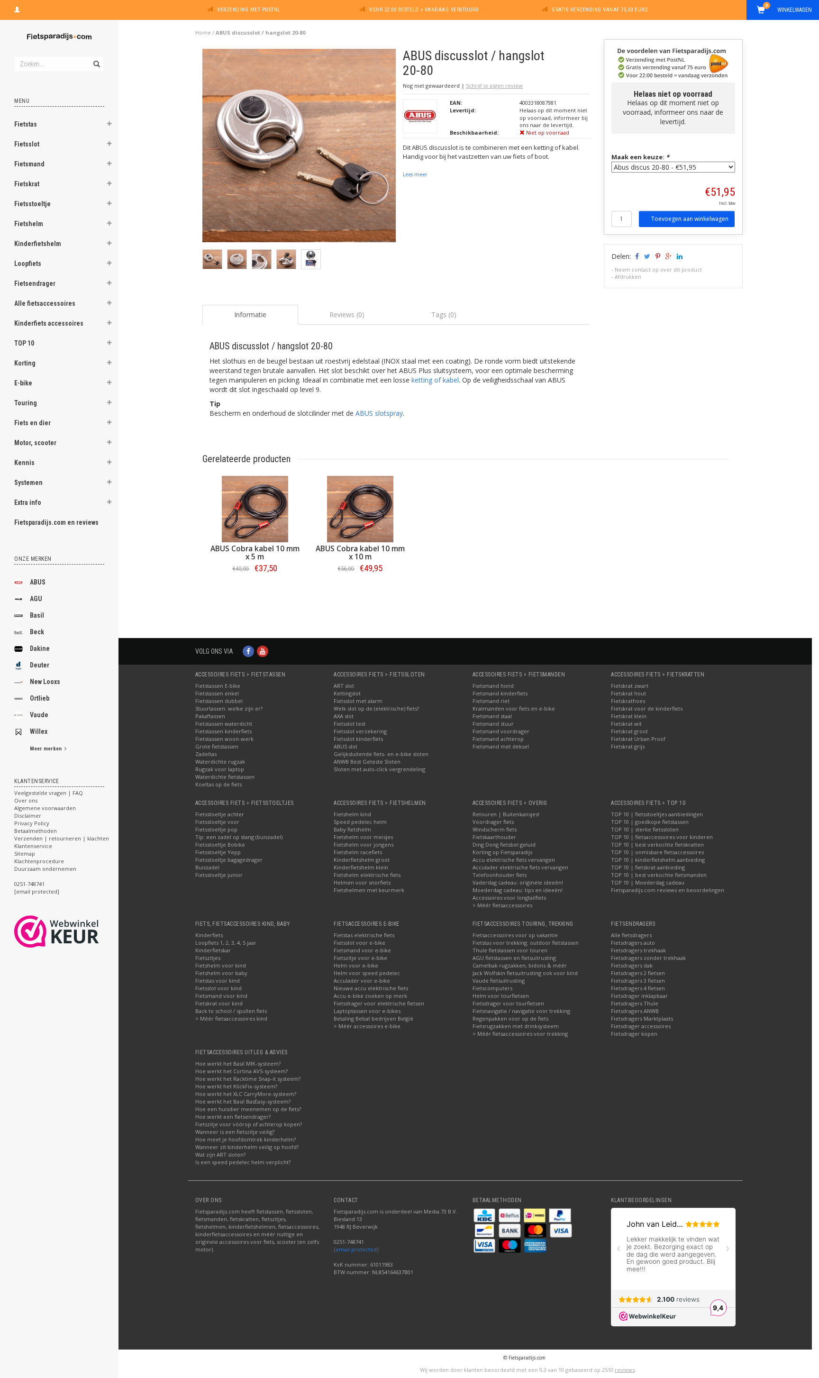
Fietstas (25, 124)
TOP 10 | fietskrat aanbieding (648, 867)
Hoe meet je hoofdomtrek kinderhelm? (245, 1139)
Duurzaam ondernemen (45, 868)
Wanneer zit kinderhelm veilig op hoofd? (247, 1146)
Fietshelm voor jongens (363, 844)
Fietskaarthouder (494, 836)
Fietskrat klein (628, 716)
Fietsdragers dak (632, 965)
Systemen (28, 482)
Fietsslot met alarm (358, 700)
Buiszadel (207, 867)
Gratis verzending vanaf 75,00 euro (600, 10)
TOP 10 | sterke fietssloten (645, 829)
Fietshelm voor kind (220, 965)
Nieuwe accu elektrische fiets (371, 988)
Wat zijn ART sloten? (220, 1154)
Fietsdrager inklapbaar (639, 995)
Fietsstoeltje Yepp (218, 852)
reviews (625, 1369)
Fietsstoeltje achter (219, 814)
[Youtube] (262, 651)
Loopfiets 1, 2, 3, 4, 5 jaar (225, 942)
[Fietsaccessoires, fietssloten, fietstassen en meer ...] (59, 35)
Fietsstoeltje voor (217, 821)
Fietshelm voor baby (221, 972)
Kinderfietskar (213, 950)
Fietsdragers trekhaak (638, 950)
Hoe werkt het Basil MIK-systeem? (238, 1063)
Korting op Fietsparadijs (502, 852)
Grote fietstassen (216, 746)
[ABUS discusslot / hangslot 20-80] (299, 148)
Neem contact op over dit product (658, 269)
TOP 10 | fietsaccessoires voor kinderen (662, 836)
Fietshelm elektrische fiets (367, 874)
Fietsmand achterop (498, 738)
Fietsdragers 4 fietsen (638, 988)
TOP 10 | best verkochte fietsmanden (659, 874)
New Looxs (45, 681)
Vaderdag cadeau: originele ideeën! (518, 882)
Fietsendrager (34, 283)
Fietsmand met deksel (501, 746)
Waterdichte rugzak (220, 761)
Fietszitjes (207, 957)
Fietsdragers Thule (634, 1003)
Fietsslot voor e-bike (359, 942)
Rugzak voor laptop (219, 769)
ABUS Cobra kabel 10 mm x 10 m (360, 553)
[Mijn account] (17, 8)
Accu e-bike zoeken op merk (370, 995)
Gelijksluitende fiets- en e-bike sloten (381, 753)
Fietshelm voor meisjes (363, 836)
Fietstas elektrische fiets (364, 935)
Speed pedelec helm (360, 821)
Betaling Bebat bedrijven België (373, 1018)
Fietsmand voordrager (501, 731)
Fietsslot (26, 144)
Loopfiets (27, 263)
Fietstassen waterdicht (223, 723)
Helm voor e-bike (356, 965)
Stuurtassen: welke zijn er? (229, 708)
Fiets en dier (32, 423)
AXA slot (344, 716)
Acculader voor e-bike (362, 980)
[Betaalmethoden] (485, 1214)
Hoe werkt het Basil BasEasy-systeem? (243, 1101)
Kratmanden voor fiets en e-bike (514, 708)
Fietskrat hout (628, 693)
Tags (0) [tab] (443, 314)
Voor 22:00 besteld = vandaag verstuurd (424, 10)
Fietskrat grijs (628, 746)
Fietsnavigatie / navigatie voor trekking (521, 1010)
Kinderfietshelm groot (362, 859)
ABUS (38, 582)
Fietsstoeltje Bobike (220, 844)
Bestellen (255, 588)
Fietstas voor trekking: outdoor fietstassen (526, 942)
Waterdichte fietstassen (225, 776)
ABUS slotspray (379, 413)
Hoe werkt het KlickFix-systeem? (236, 1086)
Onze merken (33, 559)
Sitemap (24, 853)
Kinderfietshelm (37, 243)
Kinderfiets (209, 935)
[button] (109, 125)
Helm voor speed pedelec (367, 972)
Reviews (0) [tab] (346, 314)
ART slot (344, 685)
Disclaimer (27, 815)
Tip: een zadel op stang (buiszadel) (238, 836)
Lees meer (415, 174)
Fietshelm (28, 224)
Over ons (25, 800)
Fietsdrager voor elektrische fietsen (379, 1003)
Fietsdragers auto (633, 942)
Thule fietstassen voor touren (510, 950)
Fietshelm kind (352, 814)
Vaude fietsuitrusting (499, 980)
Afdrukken (628, 276)
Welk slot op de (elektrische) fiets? (376, 708)
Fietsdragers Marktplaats (642, 1018)
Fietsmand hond (493, 685)
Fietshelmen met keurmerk (369, 890)
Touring (25, 403)
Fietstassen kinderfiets (223, 731)
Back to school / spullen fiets (231, 1010)
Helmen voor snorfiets (362, 882)
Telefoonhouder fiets (500, 874)
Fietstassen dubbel (219, 700)
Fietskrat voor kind (219, 1003)
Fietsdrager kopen (634, 1033)
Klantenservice (33, 845)
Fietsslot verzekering (360, 731)
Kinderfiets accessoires (48, 323)
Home (203, 32)
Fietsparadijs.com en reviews (56, 522)
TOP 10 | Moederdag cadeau (647, 882)
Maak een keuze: (640, 157)
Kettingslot (347, 693)
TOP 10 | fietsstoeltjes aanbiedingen (657, 814)
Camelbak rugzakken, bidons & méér (520, 965)
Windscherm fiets (495, 829)
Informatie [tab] (250, 314)
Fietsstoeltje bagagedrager (229, 859)
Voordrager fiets (493, 821)
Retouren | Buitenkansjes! (506, 814)
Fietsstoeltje (32, 204)
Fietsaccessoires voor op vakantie (515, 935)
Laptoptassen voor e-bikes (367, 1010)
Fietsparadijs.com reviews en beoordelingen (667, 890)
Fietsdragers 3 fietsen (638, 980)
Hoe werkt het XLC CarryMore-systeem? (245, 1093)
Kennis (24, 462)
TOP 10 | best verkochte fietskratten (657, 844)
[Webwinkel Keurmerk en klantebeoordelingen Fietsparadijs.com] (73, 931)
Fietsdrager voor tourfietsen (508, 1003)
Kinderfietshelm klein (361, 867)
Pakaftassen (210, 716)
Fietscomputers (492, 988)
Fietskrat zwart (629, 685)
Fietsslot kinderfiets (358, 738)
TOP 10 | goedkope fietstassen (650, 821)
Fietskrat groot (629, 731)
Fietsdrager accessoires (641, 1026)
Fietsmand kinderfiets (500, 693)
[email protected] (356, 1249)
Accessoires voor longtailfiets (509, 897)
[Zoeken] (96, 59)
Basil (37, 615)
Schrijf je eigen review (494, 85)
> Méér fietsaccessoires (502, 905)
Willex (38, 731)
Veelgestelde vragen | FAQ (48, 792)
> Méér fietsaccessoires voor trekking (520, 1033)
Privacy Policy (31, 823)
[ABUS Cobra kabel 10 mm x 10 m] (360, 509)
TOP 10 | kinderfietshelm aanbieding (658, 859)
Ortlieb (39, 698)
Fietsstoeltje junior (219, 874)
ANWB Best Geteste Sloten (367, 761)
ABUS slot (345, 746)
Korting (25, 363)
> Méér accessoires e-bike (367, 1026)
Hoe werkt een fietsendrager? (233, 1116)
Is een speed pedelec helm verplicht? (243, 1162)
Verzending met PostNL (248, 10)
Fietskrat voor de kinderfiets (646, 708)
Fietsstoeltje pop (216, 829)
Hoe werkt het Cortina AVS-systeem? (241, 1071)
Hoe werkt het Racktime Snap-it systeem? (247, 1078)
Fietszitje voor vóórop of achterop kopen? (248, 1124)
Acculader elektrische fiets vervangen (520, 867)
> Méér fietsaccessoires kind (231, 1018)
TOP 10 (24, 343)
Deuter (39, 665)
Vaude (39, 715)
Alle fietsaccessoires (44, 303)
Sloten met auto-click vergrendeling (379, 769)
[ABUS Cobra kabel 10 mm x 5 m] (254, 509)
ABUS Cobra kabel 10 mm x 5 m (255, 553)
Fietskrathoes (628, 700)
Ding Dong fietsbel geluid (504, 844)
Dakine (40, 648)
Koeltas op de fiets (218, 784)
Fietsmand (29, 164)
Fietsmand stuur (493, 723)
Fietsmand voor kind (221, 995)
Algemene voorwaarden (45, 808)
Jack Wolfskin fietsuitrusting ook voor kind (525, 972)
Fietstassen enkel (217, 693)
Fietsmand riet (491, 700)
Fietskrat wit (626, 723)
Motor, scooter (35, 443)
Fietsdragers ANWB (635, 1010)
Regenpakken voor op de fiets (510, 1018)
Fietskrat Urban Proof (638, 738)
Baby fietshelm (352, 829)
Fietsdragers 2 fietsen (638, 972)
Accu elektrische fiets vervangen (514, 859)
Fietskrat (26, 184)
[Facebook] (248, 651)
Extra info (27, 502)
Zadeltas (206, 753)
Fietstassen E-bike (217, 685)
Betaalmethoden (35, 830)
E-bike (23, 383)
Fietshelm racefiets (358, 852)
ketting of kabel (435, 379)
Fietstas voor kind (217, 980)
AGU (36, 598)
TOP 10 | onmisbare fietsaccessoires (657, 852)
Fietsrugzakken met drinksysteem (516, 1026)
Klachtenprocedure (39, 861)
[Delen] (636, 256)
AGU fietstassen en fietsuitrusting (514, 957)
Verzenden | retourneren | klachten (61, 838)
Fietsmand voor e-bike (362, 950)
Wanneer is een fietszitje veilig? (234, 1131)
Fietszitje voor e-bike (360, 957)
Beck (37, 632)
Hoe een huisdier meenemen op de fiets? (248, 1109)
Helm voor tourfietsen (501, 995)
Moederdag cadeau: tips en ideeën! (518, 890)
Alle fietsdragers (631, 935)
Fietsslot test (349, 723)
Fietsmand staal (492, 716)
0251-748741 (29, 883)
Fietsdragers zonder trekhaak (648, 957)
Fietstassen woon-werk (224, 738)
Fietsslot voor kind (218, 988)
